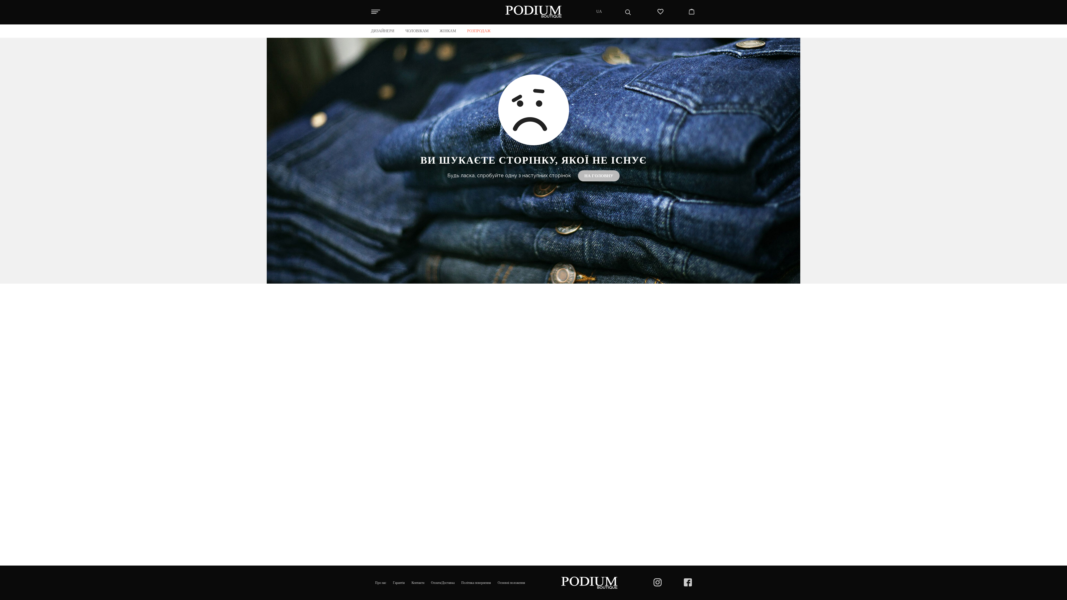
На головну (598, 176)
